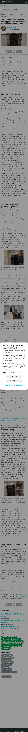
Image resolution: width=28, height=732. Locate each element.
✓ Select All (14, 376)
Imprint (16, 386)
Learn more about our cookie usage (13, 385)
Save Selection (14, 380)
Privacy (12, 386)
